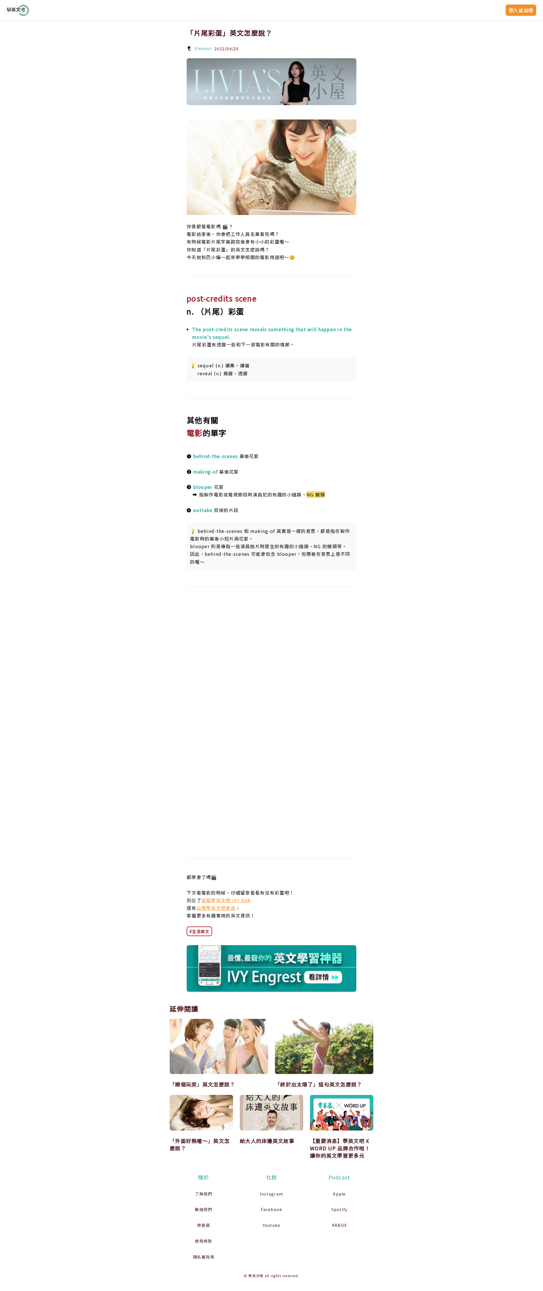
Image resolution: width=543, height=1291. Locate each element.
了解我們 (203, 1194)
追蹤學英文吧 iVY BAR (226, 900)
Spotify (339, 1209)
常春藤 (203, 1225)
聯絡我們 (203, 1209)
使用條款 (203, 1241)
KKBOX (339, 1225)
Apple (339, 1194)
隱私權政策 (203, 1257)
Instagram (271, 1194)
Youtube (272, 1225)
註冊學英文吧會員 (216, 907)
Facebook (271, 1209)
